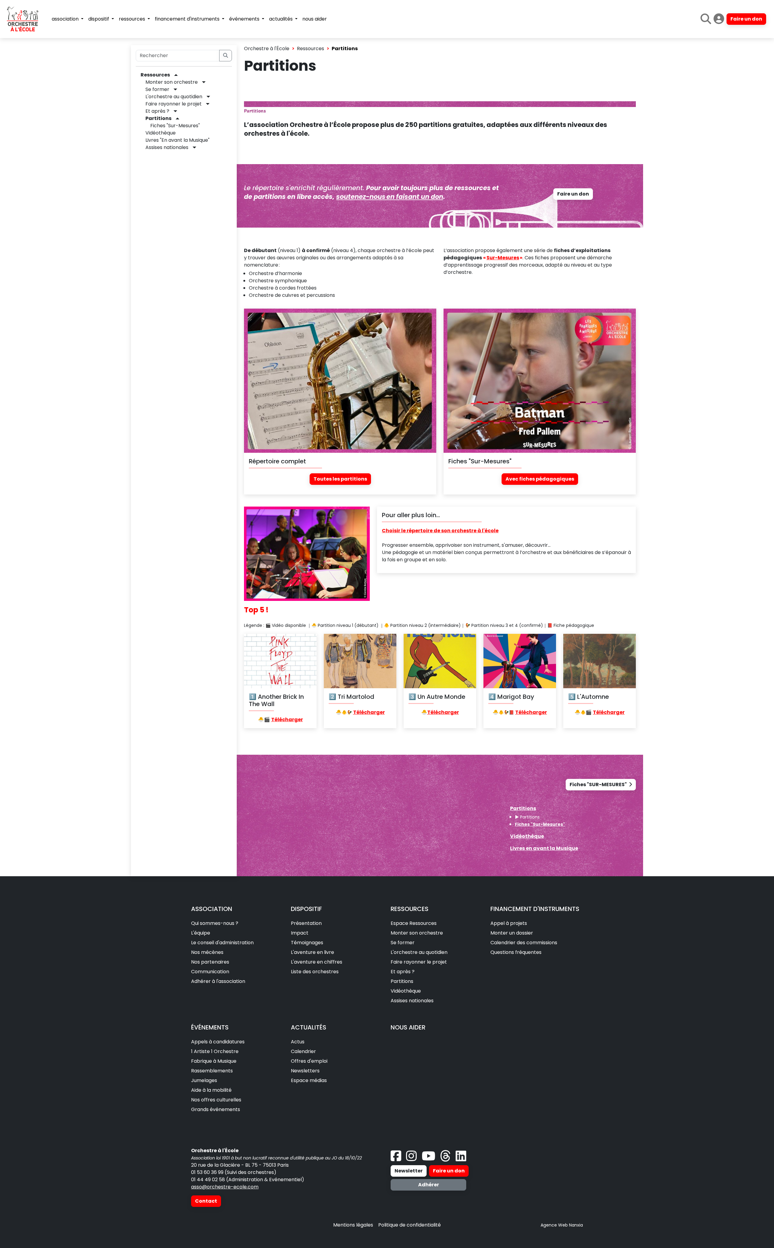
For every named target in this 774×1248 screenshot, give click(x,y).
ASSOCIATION (211, 909)
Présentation (306, 923)
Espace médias (309, 1080)
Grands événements (215, 1109)
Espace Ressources (414, 923)
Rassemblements (212, 1070)
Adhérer (428, 1184)
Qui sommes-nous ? (214, 923)
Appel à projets (508, 923)
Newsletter (409, 1170)
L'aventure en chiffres (316, 961)
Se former (157, 89)
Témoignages (307, 942)
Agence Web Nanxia (562, 1225)
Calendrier (303, 1051)
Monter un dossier (511, 932)
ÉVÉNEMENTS (210, 1027)
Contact (206, 1201)
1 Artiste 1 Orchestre (215, 1051)
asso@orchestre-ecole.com (225, 1186)
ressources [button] (132, 18)
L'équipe (200, 932)
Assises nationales (166, 147)
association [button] (66, 18)
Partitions (158, 118)
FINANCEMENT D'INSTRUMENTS (534, 909)
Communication (210, 971)
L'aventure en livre (312, 952)
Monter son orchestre (171, 82)
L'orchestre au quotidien (173, 96)
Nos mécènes (207, 952)
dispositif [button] (99, 18)
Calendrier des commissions (523, 942)
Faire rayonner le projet (173, 103)
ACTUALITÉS (308, 1027)
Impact (299, 932)
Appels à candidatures (218, 1041)
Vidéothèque (160, 132)
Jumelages (204, 1080)
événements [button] (245, 18)
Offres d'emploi (309, 1061)
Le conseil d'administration (222, 942)
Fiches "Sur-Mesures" (175, 125)
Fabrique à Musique (213, 1061)
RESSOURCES (409, 909)
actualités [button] (281, 18)
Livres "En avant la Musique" (177, 140)
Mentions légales (353, 1224)
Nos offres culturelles (216, 1099)
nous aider (314, 18)
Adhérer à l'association (218, 981)
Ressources (155, 74)
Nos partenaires (210, 961)
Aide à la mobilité (211, 1090)
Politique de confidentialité (409, 1224)
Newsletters (305, 1070)
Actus (297, 1041)
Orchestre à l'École (266, 48)
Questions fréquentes (515, 952)
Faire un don (746, 18)
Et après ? (157, 111)
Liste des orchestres (315, 971)
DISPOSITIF (306, 909)
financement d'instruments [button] (188, 18)
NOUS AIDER (408, 1027)
